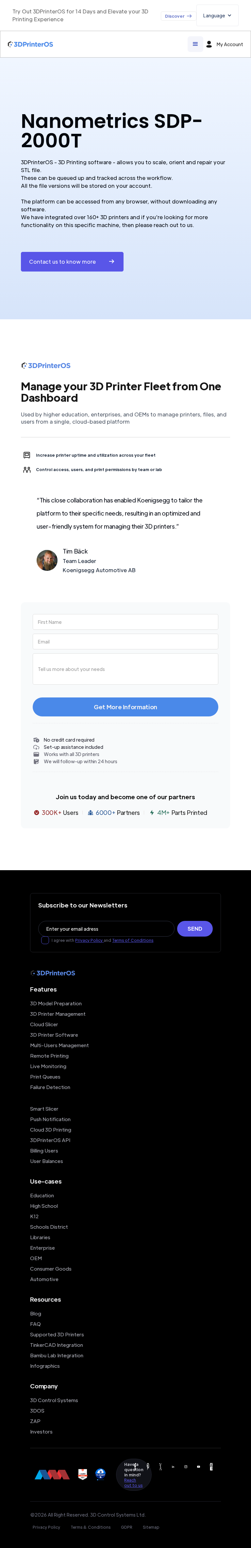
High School (44, 1206)
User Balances (46, 1161)
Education (42, 1195)
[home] (30, 44)
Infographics (45, 1366)
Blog (35, 1313)
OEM (36, 1258)
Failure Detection (50, 1087)
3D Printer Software (54, 1034)
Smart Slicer (44, 1108)
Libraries (40, 1237)
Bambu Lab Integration (56, 1355)
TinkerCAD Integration (56, 1345)
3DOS (37, 1410)
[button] (217, 15)
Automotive (44, 1279)
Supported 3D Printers (57, 1334)
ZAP (35, 1421)
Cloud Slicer (44, 1024)
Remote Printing (49, 1055)
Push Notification (50, 1119)
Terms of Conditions (132, 940)
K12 (34, 1216)
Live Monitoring (48, 1066)
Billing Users (44, 1150)
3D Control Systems (54, 1400)
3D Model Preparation (56, 1003)
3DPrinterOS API (50, 1140)
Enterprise (42, 1247)
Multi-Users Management (59, 1045)
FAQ (35, 1324)
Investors (41, 1431)
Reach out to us (133, 1482)
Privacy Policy (89, 940)
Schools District (49, 1226)
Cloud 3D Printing (50, 1129)
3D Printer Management (58, 1014)
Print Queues (45, 1076)
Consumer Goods (51, 1268)
